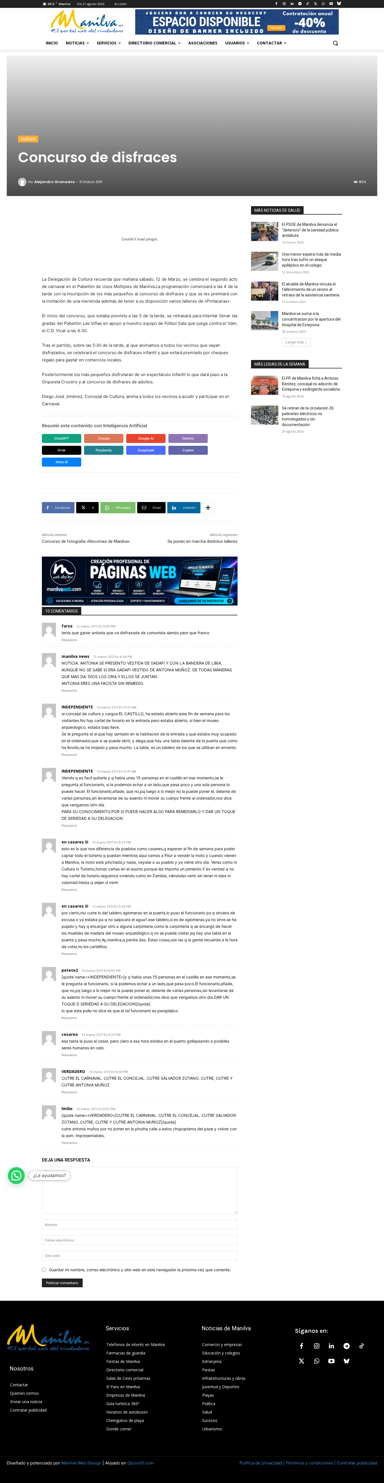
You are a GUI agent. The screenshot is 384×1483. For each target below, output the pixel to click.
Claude (104, 438)
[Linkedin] (292, 4)
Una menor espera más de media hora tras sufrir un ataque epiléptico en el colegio (311, 259)
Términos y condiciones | (311, 1463)
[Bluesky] (339, 4)
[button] (335, 43)
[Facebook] (276, 4)
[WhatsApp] (323, 4)
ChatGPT (61, 438)
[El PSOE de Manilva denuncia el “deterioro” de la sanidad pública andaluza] (264, 231)
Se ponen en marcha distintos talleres (203, 541)
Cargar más (294, 342)
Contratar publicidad (357, 1463)
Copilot (188, 450)
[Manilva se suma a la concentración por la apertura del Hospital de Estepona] (264, 320)
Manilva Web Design (81, 1463)
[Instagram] (284, 4)
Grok (61, 450)
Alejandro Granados (54, 181)
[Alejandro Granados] (23, 182)
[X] (315, 4)
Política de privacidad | (263, 1463)
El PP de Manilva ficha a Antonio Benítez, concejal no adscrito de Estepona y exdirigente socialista (311, 383)
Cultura (28, 139)
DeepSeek (146, 450)
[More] (208, 507)
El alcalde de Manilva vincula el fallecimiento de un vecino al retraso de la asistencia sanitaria (310, 289)
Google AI (145, 438)
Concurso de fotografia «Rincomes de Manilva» (86, 541)
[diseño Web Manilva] (140, 581)
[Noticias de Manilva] (87, 21)
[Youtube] (331, 4)
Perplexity (104, 450)
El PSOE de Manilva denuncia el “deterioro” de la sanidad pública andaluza (310, 230)
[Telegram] (300, 4)
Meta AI (62, 462)
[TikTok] (307, 4)
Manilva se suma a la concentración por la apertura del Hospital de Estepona (311, 319)
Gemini (188, 438)
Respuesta (69, 640)
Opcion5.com (140, 1463)
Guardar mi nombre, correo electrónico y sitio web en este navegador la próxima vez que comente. (140, 1269)
